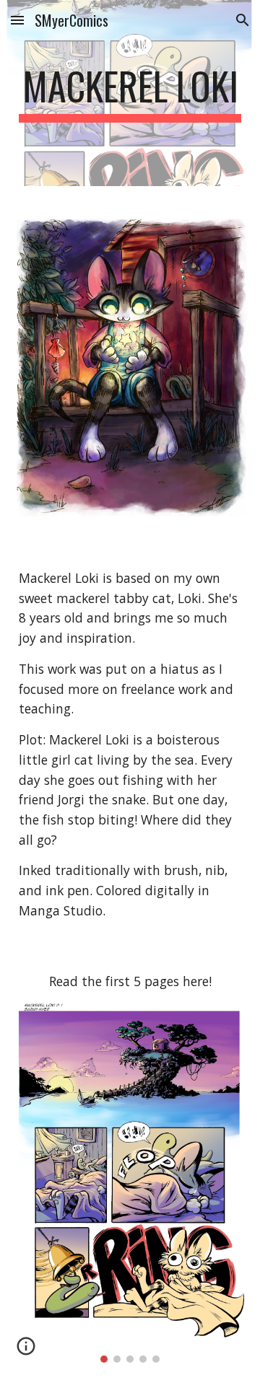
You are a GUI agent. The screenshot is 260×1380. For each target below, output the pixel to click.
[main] (130, 93)
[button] (17, 20)
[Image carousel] (130, 1181)
